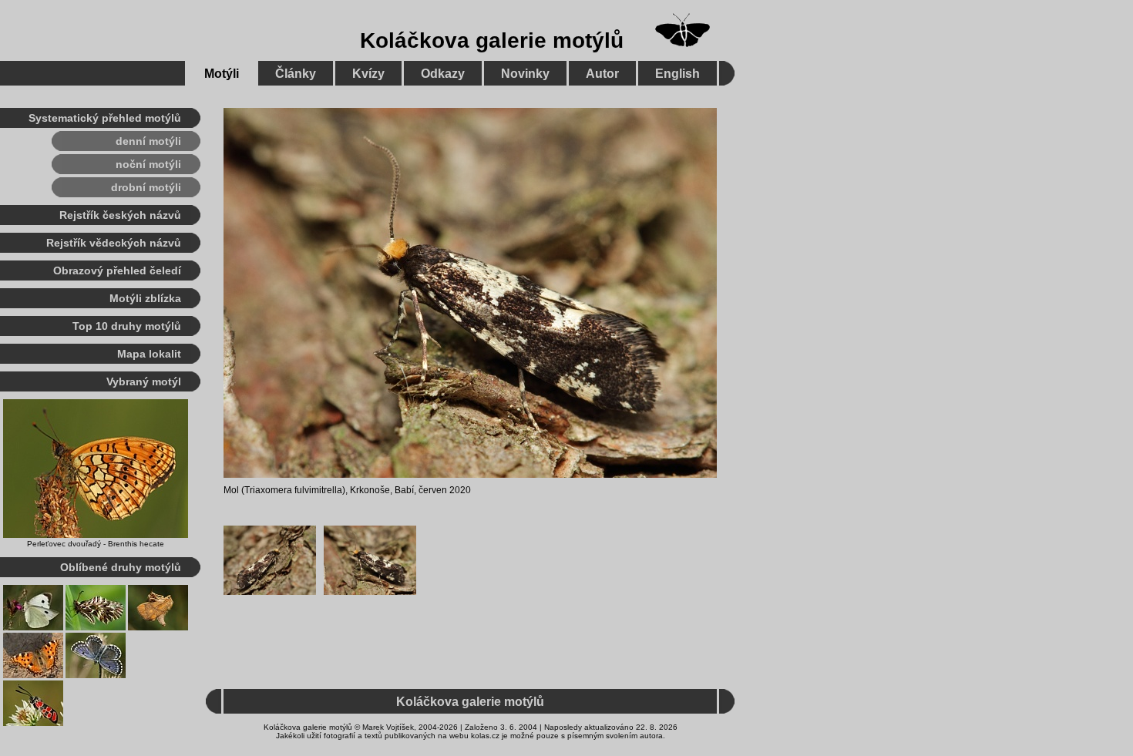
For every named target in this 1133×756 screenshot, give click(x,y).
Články (295, 73)
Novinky (525, 73)
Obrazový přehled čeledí (117, 270)
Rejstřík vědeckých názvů (113, 243)
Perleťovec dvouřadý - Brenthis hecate (95, 543)
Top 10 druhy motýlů (126, 326)
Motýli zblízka (145, 298)
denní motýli (148, 141)
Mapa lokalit (149, 354)
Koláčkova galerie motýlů (492, 40)
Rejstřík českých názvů (120, 215)
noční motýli (148, 164)
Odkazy (443, 73)
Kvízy (368, 73)
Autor (602, 73)
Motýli (221, 73)
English (677, 73)
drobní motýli (146, 187)
